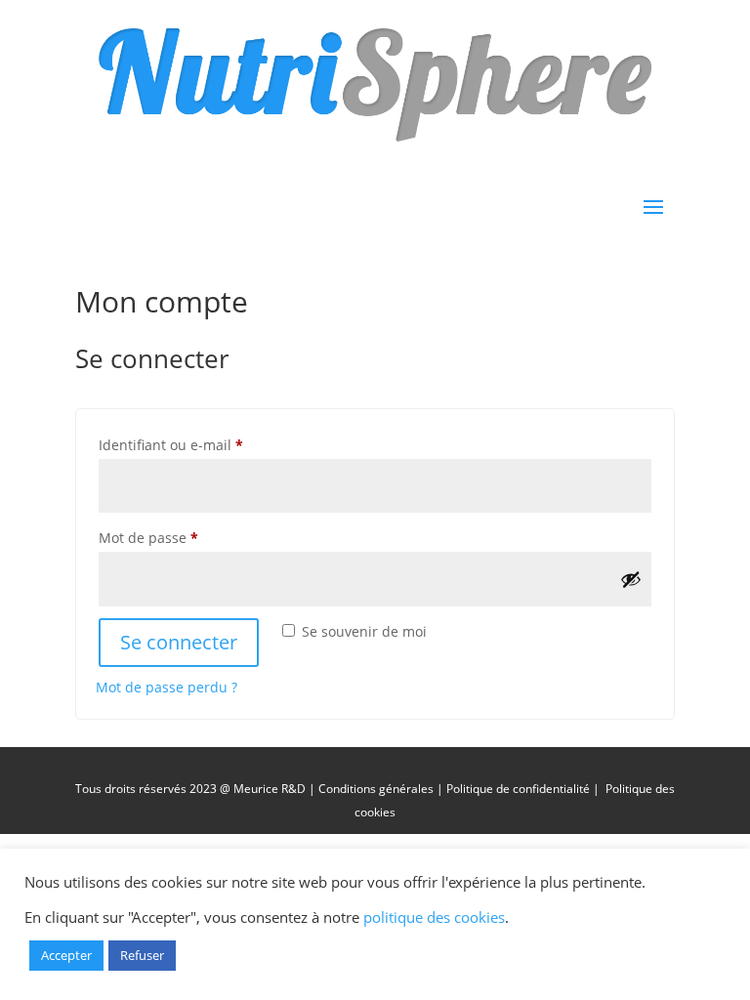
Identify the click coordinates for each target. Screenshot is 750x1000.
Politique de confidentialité (519, 788)
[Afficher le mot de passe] (631, 579)
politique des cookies (434, 917)
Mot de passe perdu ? (166, 687)
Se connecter (178, 642)
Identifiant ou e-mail (207, 444)
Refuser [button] (142, 955)
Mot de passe (185, 537)
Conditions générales (376, 788)
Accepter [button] (66, 955)
